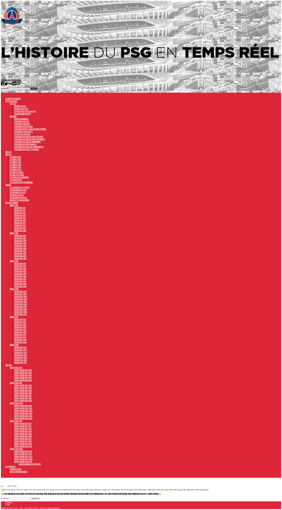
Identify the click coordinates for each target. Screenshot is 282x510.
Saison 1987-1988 (20, 253)
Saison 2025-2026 (20, 360)
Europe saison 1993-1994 (23, 388)
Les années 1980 (15, 159)
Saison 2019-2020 (20, 342)
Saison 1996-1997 (20, 279)
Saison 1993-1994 (20, 271)
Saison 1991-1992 (20, 266)
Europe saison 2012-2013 (23, 428)
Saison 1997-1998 (20, 281)
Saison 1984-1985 (20, 246)
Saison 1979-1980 (20, 230)
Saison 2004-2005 (20, 301)
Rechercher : (5, 498)
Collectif (13, 104)
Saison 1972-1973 (20, 213)
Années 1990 (14, 261)
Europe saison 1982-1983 (23, 370)
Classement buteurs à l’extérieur (26, 149)
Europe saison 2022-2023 (23, 456)
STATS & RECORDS (11, 101)
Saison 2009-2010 (20, 314)
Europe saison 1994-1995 (23, 390)
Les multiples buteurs (22, 134)
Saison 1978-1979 (20, 228)
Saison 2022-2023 (20, 352)
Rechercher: (5, 88)
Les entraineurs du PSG (18, 190)
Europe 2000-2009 (16, 403)
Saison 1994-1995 (20, 274)
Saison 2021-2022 (20, 350)
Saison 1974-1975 (20, 218)
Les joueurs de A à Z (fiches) (20, 187)
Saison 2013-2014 (20, 327)
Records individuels (21, 119)
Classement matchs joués (23, 126)
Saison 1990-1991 (20, 263)
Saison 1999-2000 (20, 286)
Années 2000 (14, 289)
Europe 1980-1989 (16, 367)
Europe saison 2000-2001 (23, 406)
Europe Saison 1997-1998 (23, 398)
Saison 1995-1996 (20, 276)
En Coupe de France (16, 172)
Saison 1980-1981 (20, 235)
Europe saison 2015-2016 (23, 436)
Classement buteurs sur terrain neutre (28, 147)
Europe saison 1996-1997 (23, 395)
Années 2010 (14, 317)
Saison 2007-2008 (20, 309)
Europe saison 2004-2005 (23, 413)
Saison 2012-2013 (20, 324)
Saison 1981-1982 (20, 238)
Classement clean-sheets (23, 131)
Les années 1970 (15, 157)
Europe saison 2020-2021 (23, 451)
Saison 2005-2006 (20, 304)
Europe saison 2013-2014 (23, 431)
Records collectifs (21, 109)
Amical (19, 486)
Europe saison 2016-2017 (23, 439)
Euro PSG (8, 365)
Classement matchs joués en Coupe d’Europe (30, 129)
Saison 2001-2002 (20, 294)
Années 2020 (14, 345)
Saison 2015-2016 (20, 332)
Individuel (13, 116)
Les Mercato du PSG (17, 195)
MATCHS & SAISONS (11, 202)
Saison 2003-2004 (20, 299)
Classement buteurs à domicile (25, 144)
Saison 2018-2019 (20, 340)
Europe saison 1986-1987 (23, 378)
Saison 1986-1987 (20, 251)
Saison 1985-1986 (20, 248)
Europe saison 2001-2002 (23, 408)
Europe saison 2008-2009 (23, 418)
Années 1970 (14, 205)
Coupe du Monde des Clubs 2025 (30, 464)
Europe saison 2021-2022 (23, 454)
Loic (5, 486)
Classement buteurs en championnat (27, 142)
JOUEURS (8, 185)
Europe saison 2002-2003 (23, 411)
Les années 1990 (15, 162)
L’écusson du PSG (16, 180)
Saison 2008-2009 (20, 312)
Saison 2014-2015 (20, 329)
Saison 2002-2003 (20, 296)
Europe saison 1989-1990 (23, 380)
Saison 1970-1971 (20, 208)
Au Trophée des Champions (19, 177)
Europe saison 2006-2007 (23, 416)
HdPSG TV (8, 152)
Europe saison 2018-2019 (23, 444)
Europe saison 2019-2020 (23, 446)
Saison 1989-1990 (20, 258)
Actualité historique (13, 98)
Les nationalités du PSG (18, 197)
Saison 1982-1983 (20, 241)
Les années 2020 (15, 169)
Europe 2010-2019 (16, 421)
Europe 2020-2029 (16, 449)
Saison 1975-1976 (20, 220)
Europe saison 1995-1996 (23, 393)
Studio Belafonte (53, 508)
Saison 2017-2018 (20, 337)
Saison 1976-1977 (20, 223)
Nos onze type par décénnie (19, 200)
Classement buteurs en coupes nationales (29, 139)
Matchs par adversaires (18, 471)
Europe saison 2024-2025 (23, 461)
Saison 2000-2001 (20, 291)
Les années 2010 (15, 167)
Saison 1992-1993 (20, 268)
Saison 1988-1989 (20, 256)
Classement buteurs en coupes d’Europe (28, 136)
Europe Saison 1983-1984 (23, 373)
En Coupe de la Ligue (17, 175)
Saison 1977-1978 (20, 225)
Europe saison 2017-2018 (23, 441)
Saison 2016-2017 (20, 334)
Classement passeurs (22, 124)
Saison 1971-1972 (20, 210)
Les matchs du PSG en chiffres (25, 111)
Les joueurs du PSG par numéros (21, 182)
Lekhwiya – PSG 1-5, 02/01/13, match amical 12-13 (20, 481)
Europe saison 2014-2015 (23, 433)
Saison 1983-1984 (20, 243)
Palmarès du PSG (20, 106)
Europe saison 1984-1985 (23, 375)
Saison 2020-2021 (20, 347)
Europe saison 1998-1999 (23, 400)
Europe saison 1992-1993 (23, 385)
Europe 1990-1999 (16, 383)
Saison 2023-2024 (20, 355)
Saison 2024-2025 (20, 357)
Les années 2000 (15, 164)
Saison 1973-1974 (20, 215)
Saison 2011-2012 (20, 322)
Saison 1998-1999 (20, 284)
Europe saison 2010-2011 (22, 423)
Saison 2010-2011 (20, 319)
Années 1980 (14, 233)
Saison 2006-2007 (20, 307)
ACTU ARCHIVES (10, 466)
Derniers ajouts (15, 469)
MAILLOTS (8, 154)
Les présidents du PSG (18, 192)
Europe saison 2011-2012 (22, 426)
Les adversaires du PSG (22, 114)
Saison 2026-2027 (20, 362)
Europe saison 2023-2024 (23, 459)
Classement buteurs (21, 121)
